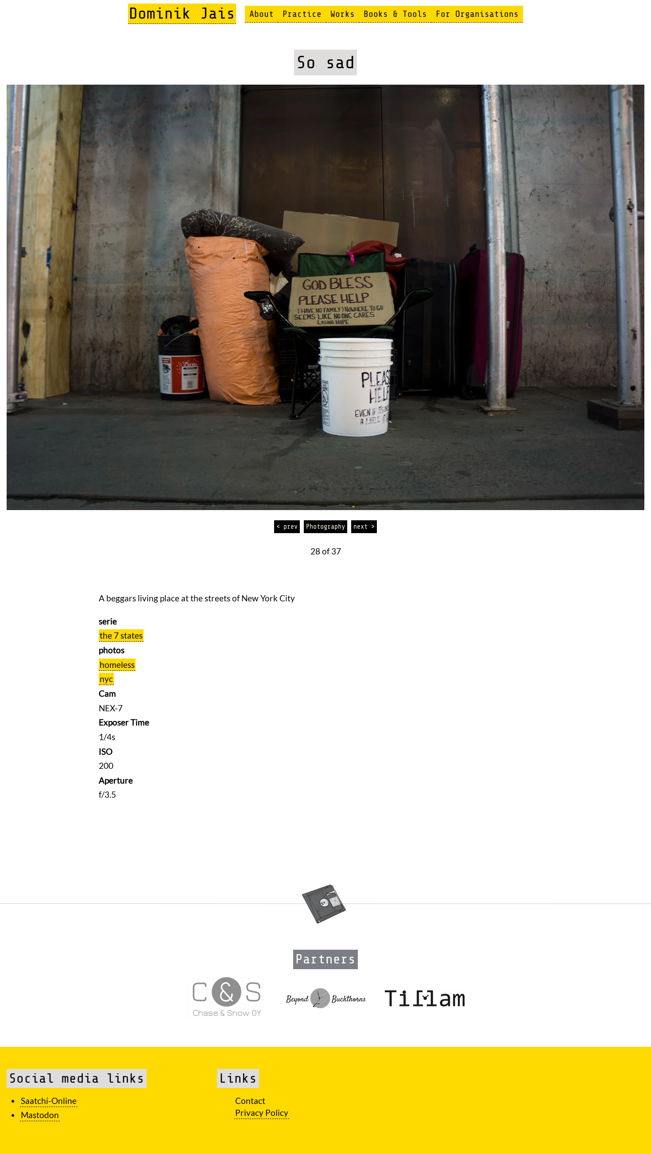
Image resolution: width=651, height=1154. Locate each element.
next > (364, 526)
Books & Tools (395, 14)
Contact (250, 1101)
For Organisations (477, 14)
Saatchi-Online (49, 1101)
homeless (117, 664)
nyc (106, 679)
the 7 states (121, 635)
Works (342, 14)
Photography (325, 526)
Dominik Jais (182, 13)
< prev (287, 526)
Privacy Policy (261, 1112)
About (261, 14)
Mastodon (40, 1115)
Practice (302, 14)
